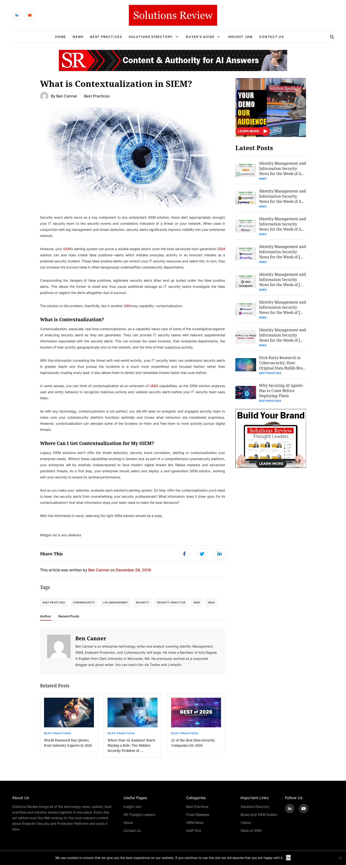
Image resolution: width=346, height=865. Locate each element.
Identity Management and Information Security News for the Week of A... (282, 168)
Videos (246, 822)
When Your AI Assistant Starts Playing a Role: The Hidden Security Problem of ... (131, 745)
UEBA (154, 386)
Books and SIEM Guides (259, 814)
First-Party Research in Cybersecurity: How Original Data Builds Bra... (282, 362)
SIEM (67, 249)
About (128, 822)
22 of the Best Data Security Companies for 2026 (193, 743)
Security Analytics (171, 602)
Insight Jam (240, 37)
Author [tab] (45, 616)
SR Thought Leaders (139, 814)
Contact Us (271, 37)
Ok (288, 858)
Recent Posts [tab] (68, 616)
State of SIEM (251, 830)
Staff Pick (193, 830)
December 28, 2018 (133, 570)
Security (142, 602)
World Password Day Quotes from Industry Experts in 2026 (68, 743)
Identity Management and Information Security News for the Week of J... (282, 251)
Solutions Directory (151, 37)
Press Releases (197, 814)
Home (60, 37)
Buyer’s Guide (200, 37)
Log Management (115, 602)
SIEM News (195, 822)
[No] (340, 858)
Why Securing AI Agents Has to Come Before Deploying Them (281, 390)
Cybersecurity (84, 602)
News (78, 37)
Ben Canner (66, 96)
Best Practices (106, 37)
